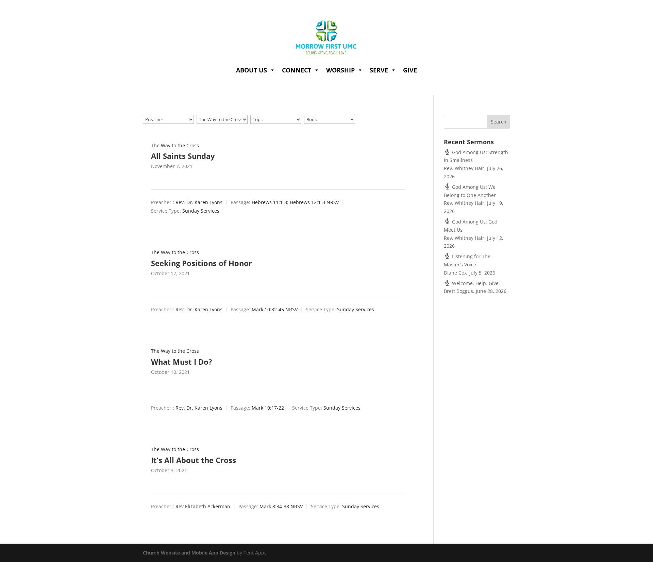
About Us (251, 70)
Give (410, 70)
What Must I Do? (181, 362)
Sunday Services (200, 211)
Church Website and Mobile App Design (189, 552)
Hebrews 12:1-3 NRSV (314, 202)
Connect (296, 70)
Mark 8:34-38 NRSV (281, 506)
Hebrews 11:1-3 (269, 202)
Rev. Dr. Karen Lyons (198, 202)
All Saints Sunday (183, 156)
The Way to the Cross (175, 145)
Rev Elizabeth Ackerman (202, 506)
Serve (379, 70)
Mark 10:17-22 (268, 407)
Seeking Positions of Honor (201, 263)
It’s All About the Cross (193, 460)
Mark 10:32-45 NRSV (275, 309)
